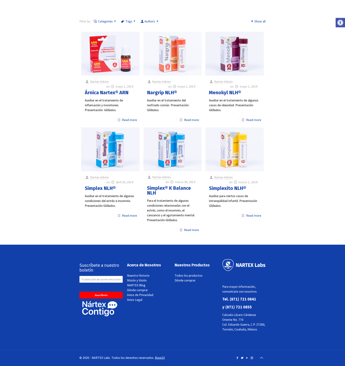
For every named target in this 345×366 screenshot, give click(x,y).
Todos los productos (189, 275)
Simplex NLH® (100, 188)
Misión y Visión (137, 280)
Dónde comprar (137, 290)
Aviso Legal (134, 300)
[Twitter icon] (242, 358)
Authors (149, 21)
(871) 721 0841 (243, 299)
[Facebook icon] (237, 358)
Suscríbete (101, 295)
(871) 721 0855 (238, 306)
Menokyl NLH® (225, 92)
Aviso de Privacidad (140, 295)
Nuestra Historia (138, 275)
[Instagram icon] (252, 358)
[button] (340, 22)
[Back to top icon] (261, 358)
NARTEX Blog (136, 285)
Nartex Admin (99, 82)
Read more (129, 120)
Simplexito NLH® (227, 188)
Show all (260, 21)
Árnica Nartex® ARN (106, 92)
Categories (105, 21)
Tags (129, 21)
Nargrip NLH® (162, 92)
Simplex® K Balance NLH (169, 190)
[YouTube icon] (247, 358)
